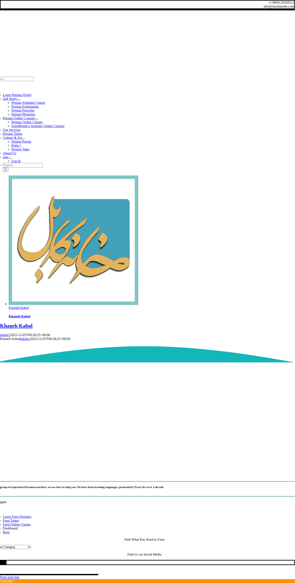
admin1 (5, 335)
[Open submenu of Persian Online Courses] (36, 119)
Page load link (9, 577)
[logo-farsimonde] (144, 472)
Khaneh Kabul (19, 308)
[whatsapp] (2, 562)
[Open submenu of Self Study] (19, 100)
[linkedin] (0, 562)
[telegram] (3, 562)
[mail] (4, 562)
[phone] (5, 562)
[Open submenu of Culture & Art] (23, 138)
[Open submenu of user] (10, 158)
